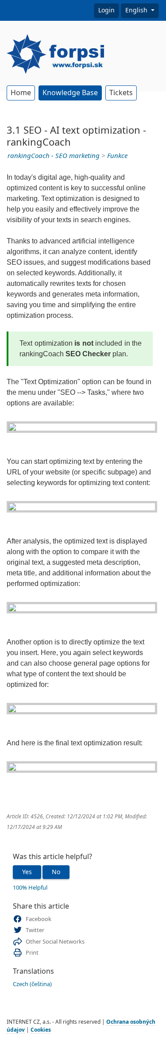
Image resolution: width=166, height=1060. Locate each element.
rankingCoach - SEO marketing (54, 156)
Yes (27, 871)
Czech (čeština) (32, 984)
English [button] (137, 10)
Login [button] (106, 10)
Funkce (117, 156)
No (56, 871)
